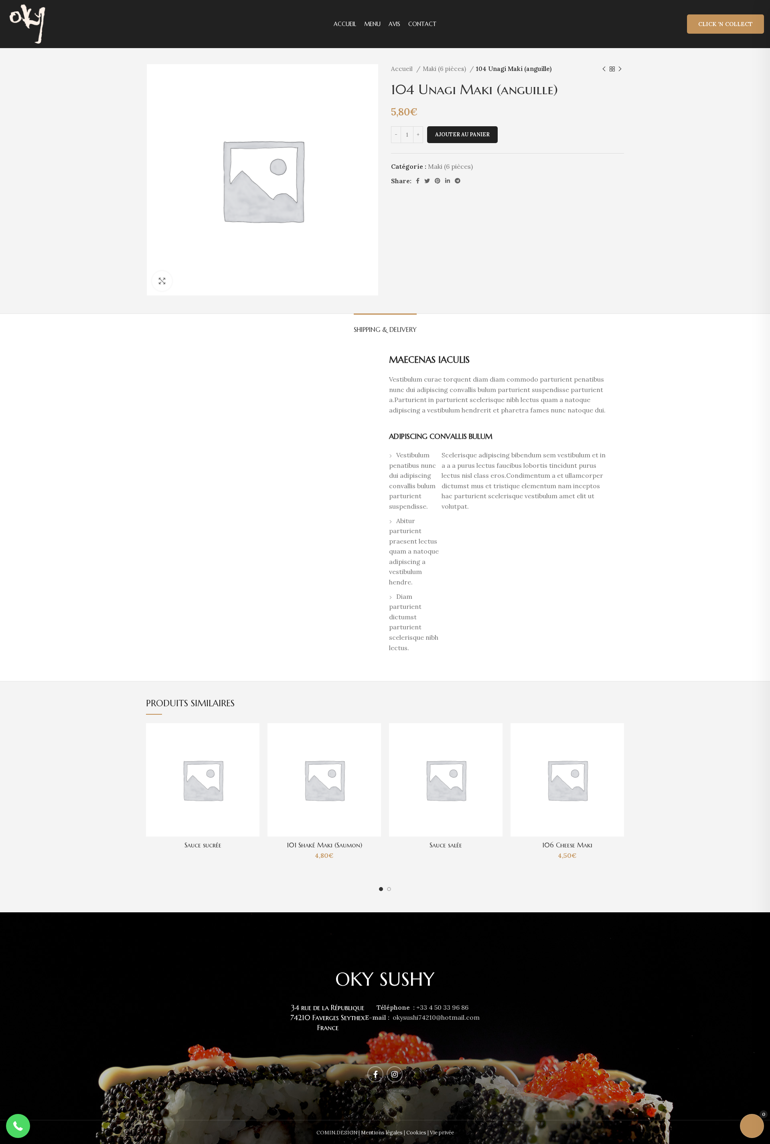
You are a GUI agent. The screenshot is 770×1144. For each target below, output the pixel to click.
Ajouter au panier (462, 134)
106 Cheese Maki (567, 845)
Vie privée (442, 1132)
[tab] (385, 325)
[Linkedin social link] (447, 181)
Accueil (402, 69)
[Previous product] (604, 69)
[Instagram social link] (395, 1074)
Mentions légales (382, 1132)
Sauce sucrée (202, 845)
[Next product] (620, 69)
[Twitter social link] (427, 181)
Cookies (416, 1132)
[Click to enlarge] (162, 281)
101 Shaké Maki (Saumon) (324, 845)
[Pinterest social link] (437, 181)
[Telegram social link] (457, 181)
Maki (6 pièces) (445, 69)
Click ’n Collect (725, 24)
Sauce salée (446, 845)
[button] (18, 1126)
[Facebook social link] (417, 181)
